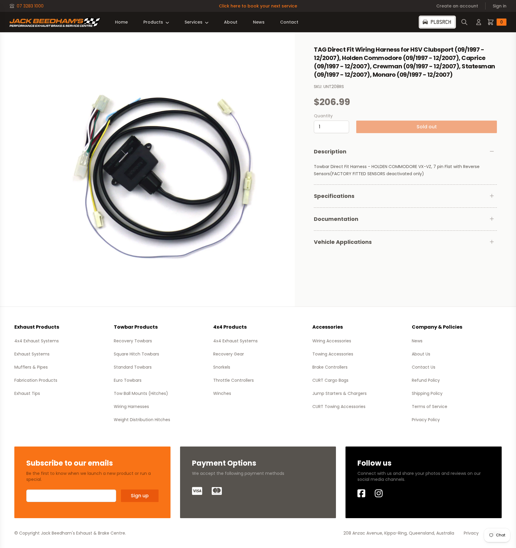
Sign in (499, 6)
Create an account (457, 6)
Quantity (323, 116)
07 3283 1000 (30, 6)
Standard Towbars (133, 367)
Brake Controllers (330, 367)
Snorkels (221, 367)
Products (153, 22)
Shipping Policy (427, 393)
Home (121, 22)
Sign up (140, 495)
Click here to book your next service (258, 6)
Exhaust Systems (32, 354)
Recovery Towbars (133, 341)
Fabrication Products (35, 380)
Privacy (471, 533)
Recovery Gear (228, 354)
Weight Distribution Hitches (142, 420)
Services (193, 22)
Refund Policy (426, 380)
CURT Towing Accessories (339, 407)
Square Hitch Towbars (136, 354)
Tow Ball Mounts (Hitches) (141, 393)
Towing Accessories (332, 354)
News (259, 22)
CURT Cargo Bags (330, 380)
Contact (289, 22)
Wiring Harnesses (131, 407)
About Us (421, 354)
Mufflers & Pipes (31, 367)
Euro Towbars (128, 380)
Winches (222, 393)
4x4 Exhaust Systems (36, 341)
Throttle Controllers (233, 380)
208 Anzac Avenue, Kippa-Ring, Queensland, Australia (398, 533)
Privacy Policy (426, 420)
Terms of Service (429, 407)
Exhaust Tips (27, 393)
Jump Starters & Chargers (339, 393)
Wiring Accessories (331, 341)
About (230, 22)
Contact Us (423, 367)
